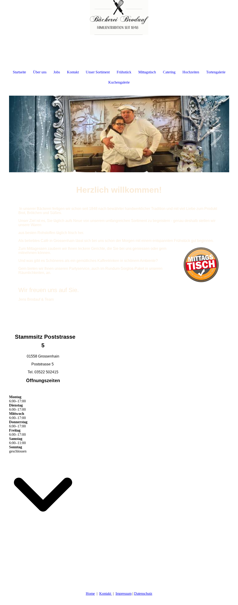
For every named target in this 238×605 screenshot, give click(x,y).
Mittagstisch (147, 72)
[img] (119, 17)
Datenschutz (143, 593)
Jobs (56, 72)
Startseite (19, 72)
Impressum (124, 593)
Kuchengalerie (119, 82)
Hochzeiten (190, 72)
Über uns (39, 72)
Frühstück (124, 72)
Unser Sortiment (98, 72)
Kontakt (73, 72)
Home (90, 593)
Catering (169, 72)
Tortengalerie (215, 72)
